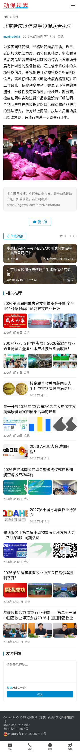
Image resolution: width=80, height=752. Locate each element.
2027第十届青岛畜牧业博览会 (53, 512)
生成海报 (16, 236)
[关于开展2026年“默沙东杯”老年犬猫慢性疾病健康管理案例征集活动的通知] (40, 424)
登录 (9, 688)
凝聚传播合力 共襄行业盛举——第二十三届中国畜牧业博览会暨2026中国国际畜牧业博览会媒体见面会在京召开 (39, 615)
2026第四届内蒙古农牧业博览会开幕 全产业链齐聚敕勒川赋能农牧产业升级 (38, 306)
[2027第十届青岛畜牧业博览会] (15, 514)
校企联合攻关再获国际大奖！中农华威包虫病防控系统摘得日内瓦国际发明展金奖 (52, 386)
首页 (6, 16)
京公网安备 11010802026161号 (27, 734)
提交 (40, 694)
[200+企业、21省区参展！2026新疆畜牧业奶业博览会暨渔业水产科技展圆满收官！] (40, 361)
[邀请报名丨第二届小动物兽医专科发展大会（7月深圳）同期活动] (40, 550)
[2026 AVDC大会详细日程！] (15, 451)
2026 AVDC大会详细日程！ (50, 449)
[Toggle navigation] (73, 6)
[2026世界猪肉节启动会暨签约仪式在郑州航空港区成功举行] (40, 487)
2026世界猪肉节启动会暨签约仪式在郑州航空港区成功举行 (38, 472)
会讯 (26, 332)
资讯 (61, 36)
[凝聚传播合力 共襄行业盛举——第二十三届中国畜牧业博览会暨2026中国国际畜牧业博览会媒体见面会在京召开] (40, 630)
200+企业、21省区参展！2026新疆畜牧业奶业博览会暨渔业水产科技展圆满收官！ (39, 346)
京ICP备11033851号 (15, 729)
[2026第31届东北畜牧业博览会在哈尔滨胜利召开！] (40, 590)
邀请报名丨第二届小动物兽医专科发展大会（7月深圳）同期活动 (39, 535)
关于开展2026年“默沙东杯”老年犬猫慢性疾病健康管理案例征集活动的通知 (39, 409)
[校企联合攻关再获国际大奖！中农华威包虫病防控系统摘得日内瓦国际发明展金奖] (15, 388)
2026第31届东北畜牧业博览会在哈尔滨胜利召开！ (38, 575)
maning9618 (11, 36)
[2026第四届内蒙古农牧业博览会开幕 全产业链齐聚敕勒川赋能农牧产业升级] (40, 321)
